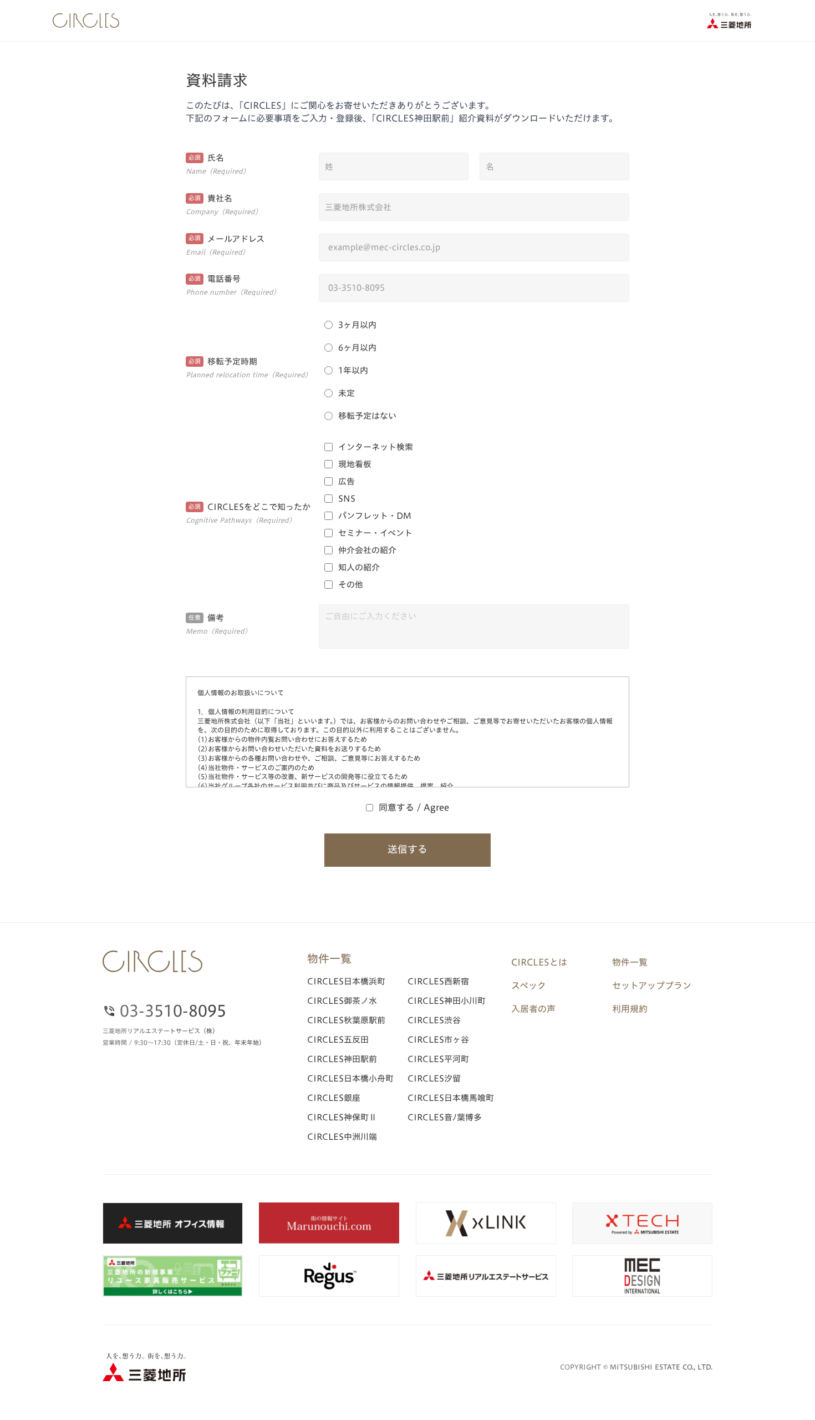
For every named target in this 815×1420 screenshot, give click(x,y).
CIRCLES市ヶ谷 (438, 1039)
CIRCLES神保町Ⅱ (342, 1117)
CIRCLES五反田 (338, 1039)
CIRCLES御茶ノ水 (342, 1001)
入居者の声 (533, 1009)
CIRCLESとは (539, 962)
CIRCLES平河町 (438, 1059)
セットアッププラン (651, 985)
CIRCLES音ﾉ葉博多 (444, 1117)
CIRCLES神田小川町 (446, 1001)
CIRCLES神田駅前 (342, 1059)
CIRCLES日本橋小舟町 (350, 1078)
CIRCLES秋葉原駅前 (346, 1020)
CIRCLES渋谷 (434, 1020)
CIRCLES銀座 (333, 1098)
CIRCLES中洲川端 (342, 1137)
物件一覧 (630, 962)
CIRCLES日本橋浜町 (346, 981)
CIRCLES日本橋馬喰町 (450, 1098)
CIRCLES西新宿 (438, 981)
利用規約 (630, 1009)
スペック (528, 985)
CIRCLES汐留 (434, 1078)
